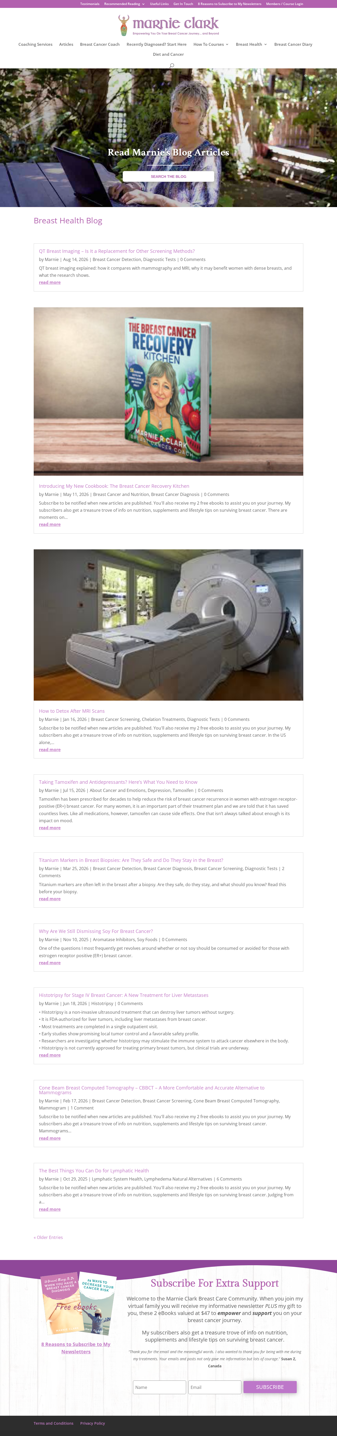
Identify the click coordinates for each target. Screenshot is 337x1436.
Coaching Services (35, 44)
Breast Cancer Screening (115, 719)
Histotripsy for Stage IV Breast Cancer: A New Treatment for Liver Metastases (124, 995)
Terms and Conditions (53, 1423)
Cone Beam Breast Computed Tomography (236, 1101)
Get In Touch (183, 4)
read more (50, 282)
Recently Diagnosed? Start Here (157, 44)
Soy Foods (147, 939)
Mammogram (52, 1108)
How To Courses (209, 44)
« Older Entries (48, 1237)
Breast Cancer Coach (100, 44)
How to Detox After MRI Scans (72, 711)
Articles (66, 44)
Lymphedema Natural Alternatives (178, 1179)
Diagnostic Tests (159, 259)
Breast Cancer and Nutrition (121, 494)
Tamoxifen (183, 790)
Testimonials (90, 4)
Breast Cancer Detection (117, 259)
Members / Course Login (284, 4)
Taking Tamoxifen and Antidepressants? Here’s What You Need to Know (118, 782)
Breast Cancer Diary (293, 44)
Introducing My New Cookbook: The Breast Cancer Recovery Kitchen (114, 486)
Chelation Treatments (163, 719)
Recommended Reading (122, 4)
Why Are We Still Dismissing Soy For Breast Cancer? (96, 931)
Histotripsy (102, 1003)
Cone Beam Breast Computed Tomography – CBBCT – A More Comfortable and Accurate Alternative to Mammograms (152, 1090)
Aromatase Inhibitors (114, 939)
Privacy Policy (92, 1423)
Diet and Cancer (168, 54)
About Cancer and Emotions (118, 790)
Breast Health (249, 44)
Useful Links (159, 4)
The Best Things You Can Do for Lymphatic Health (94, 1170)
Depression (159, 790)
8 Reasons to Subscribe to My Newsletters (229, 4)
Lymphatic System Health (117, 1179)
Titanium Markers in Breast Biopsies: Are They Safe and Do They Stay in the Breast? (131, 860)
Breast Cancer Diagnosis (175, 494)
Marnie (52, 259)
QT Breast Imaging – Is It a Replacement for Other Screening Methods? (117, 251)
